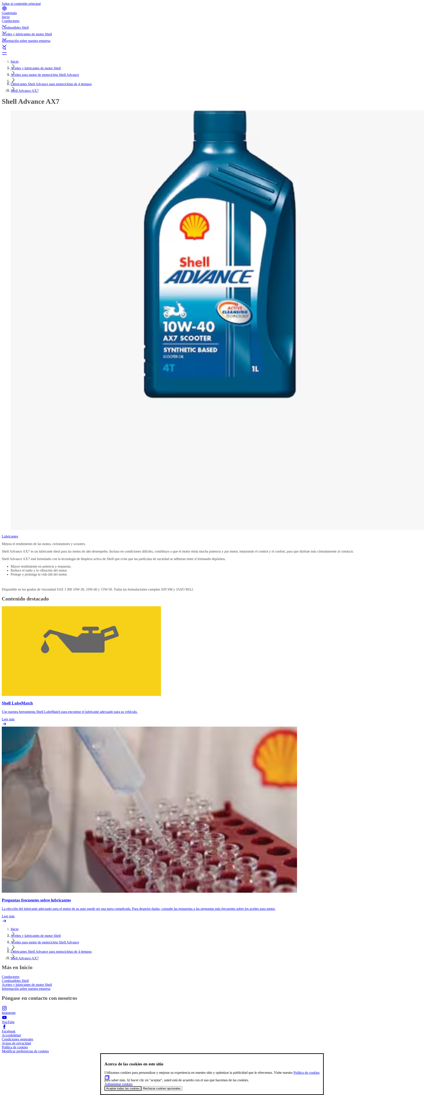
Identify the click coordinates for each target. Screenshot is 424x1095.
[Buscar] (212, 48)
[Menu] (212, 53)
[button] (212, 22)
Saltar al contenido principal (21, 4)
